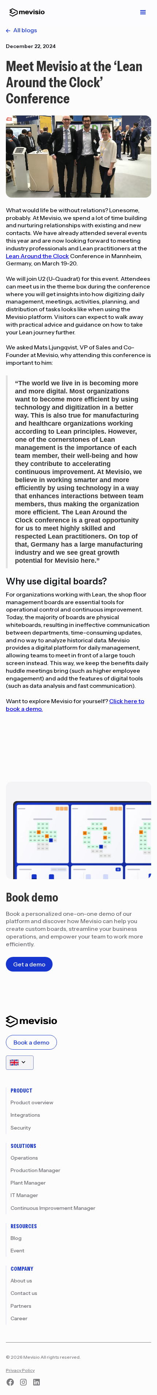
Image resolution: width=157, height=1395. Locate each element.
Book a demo (31, 1042)
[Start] (25, 12)
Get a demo (29, 964)
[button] (143, 12)
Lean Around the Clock (37, 256)
